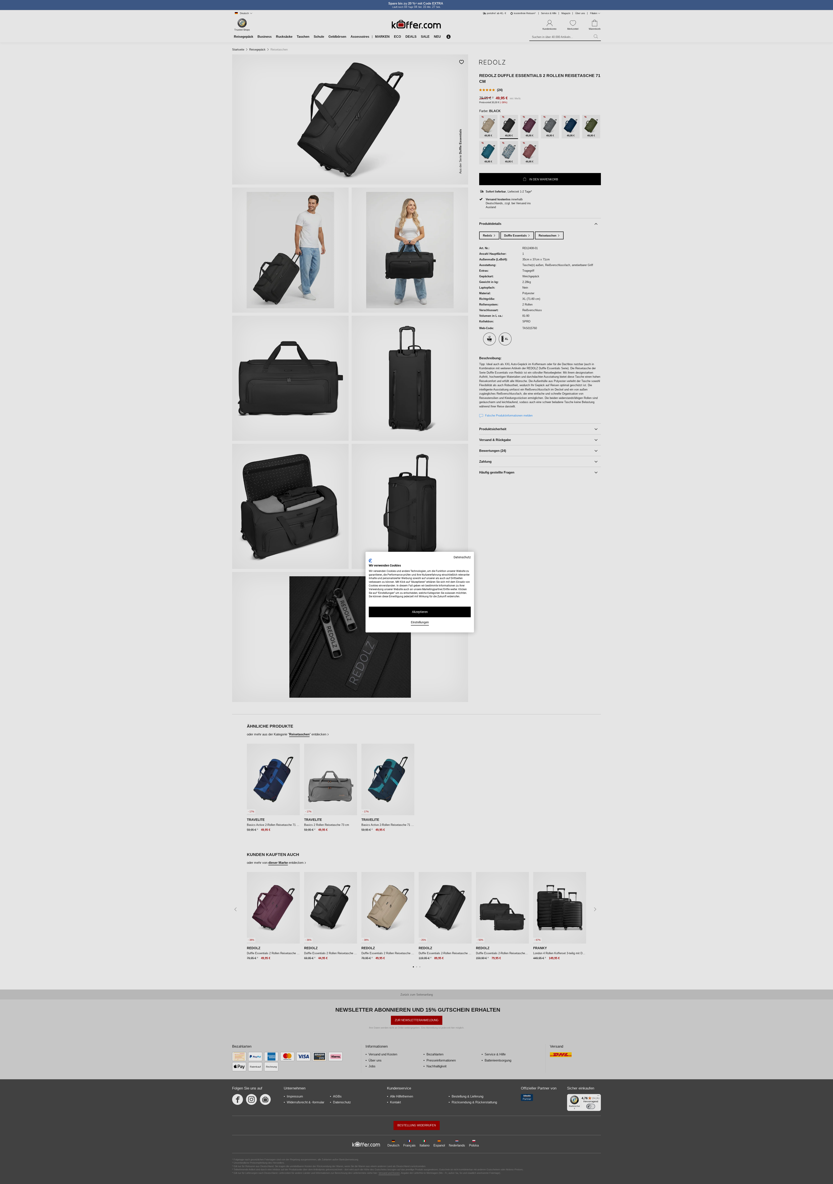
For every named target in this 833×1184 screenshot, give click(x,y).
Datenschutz (462, 557)
